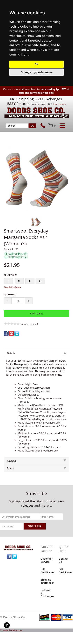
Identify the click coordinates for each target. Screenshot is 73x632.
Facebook (9, 556)
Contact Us (63, 560)
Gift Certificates (45, 571)
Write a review (28, 324)
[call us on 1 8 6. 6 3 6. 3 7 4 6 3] (44, 126)
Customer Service (45, 560)
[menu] (61, 125)
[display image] (36, 222)
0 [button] (54, 125)
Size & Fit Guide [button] (12, 287)
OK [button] (36, 64)
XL (40, 281)
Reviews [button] (11, 460)
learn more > (59, 104)
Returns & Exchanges (45, 593)
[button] (36, 178)
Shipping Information (45, 581)
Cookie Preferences (11, 630)
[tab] (36, 353)
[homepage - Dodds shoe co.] (36, 113)
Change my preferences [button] (37, 72)
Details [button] (11, 353)
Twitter (14, 556)
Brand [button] (10, 468)
